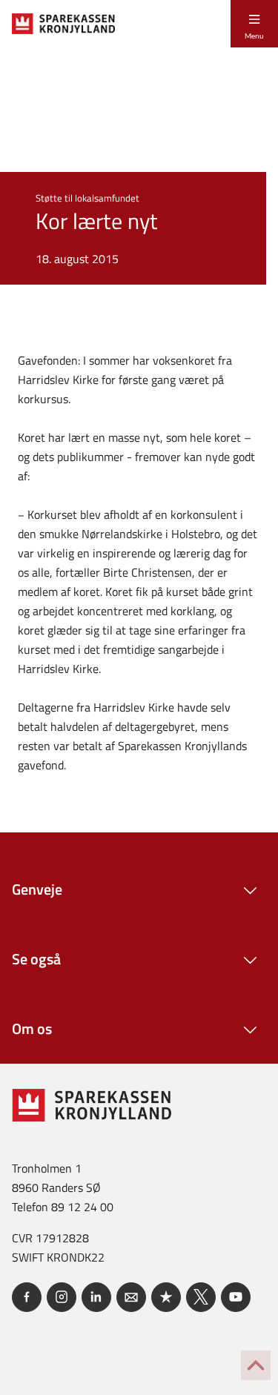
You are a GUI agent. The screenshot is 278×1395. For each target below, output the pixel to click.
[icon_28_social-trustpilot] (166, 1297)
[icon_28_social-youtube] (236, 1297)
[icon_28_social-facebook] (27, 1297)
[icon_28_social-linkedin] (96, 1297)
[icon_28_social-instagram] (61, 1297)
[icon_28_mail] (131, 1297)
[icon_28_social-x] (201, 1297)
